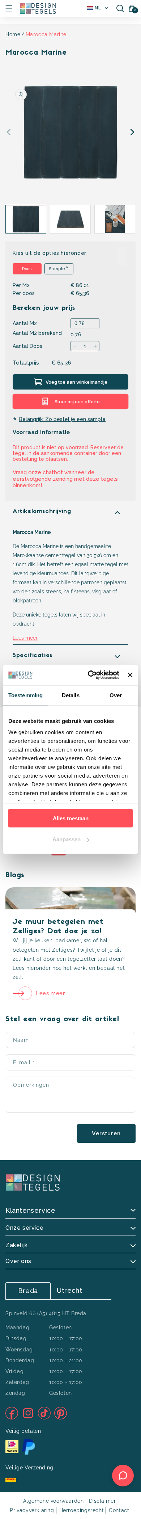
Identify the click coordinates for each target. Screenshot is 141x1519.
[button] (9, 8)
